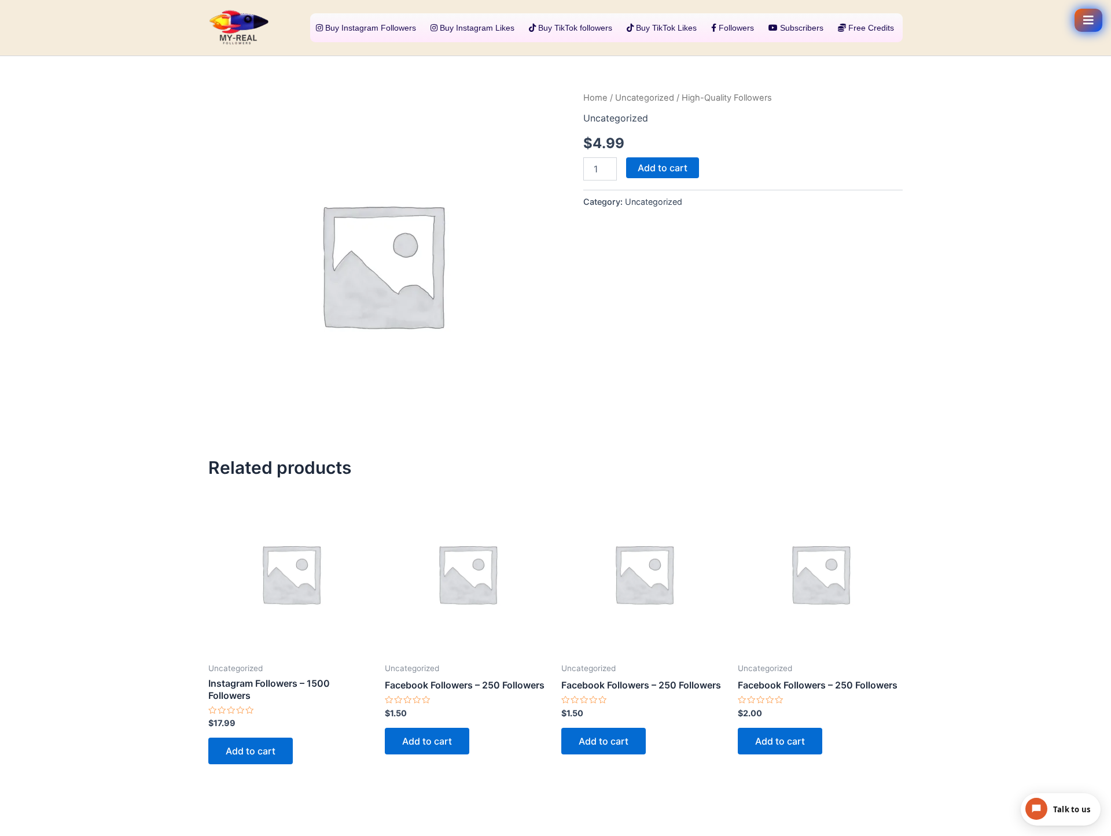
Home (595, 98)
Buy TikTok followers (574, 27)
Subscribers (800, 27)
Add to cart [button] (250, 751)
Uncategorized (644, 98)
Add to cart (662, 168)
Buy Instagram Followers (369, 27)
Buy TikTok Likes (665, 27)
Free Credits (870, 27)
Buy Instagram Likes (475, 27)
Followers (735, 27)
